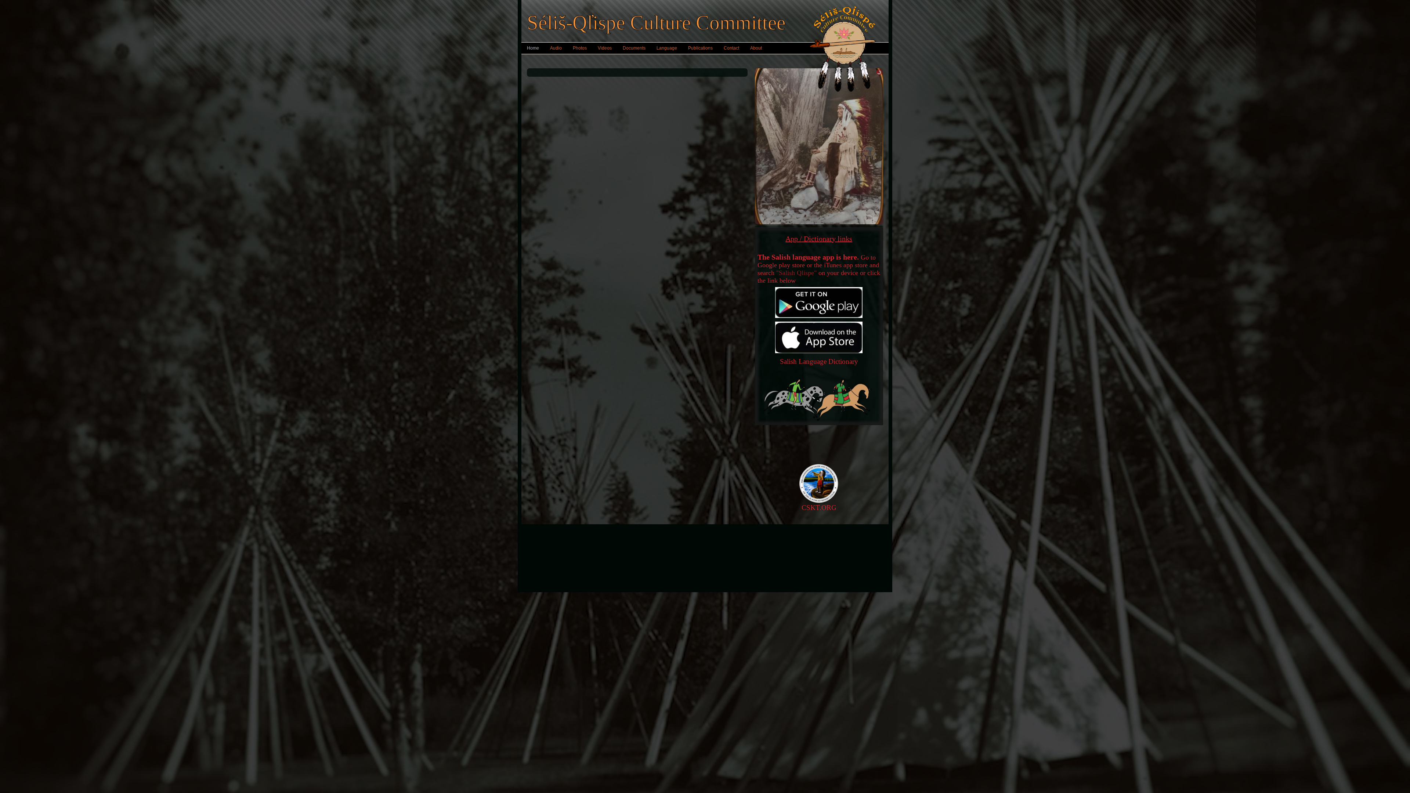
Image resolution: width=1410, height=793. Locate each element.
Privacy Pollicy (571, 537)
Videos (605, 48)
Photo (660, 543)
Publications (700, 48)
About (756, 48)
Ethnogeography (660, 576)
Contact (731, 48)
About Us (749, 537)
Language (667, 48)
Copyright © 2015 (572, 548)
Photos (580, 48)
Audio (556, 48)
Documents (634, 48)
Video (660, 548)
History (660, 565)
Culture (660, 570)
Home (533, 48)
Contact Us (838, 537)
